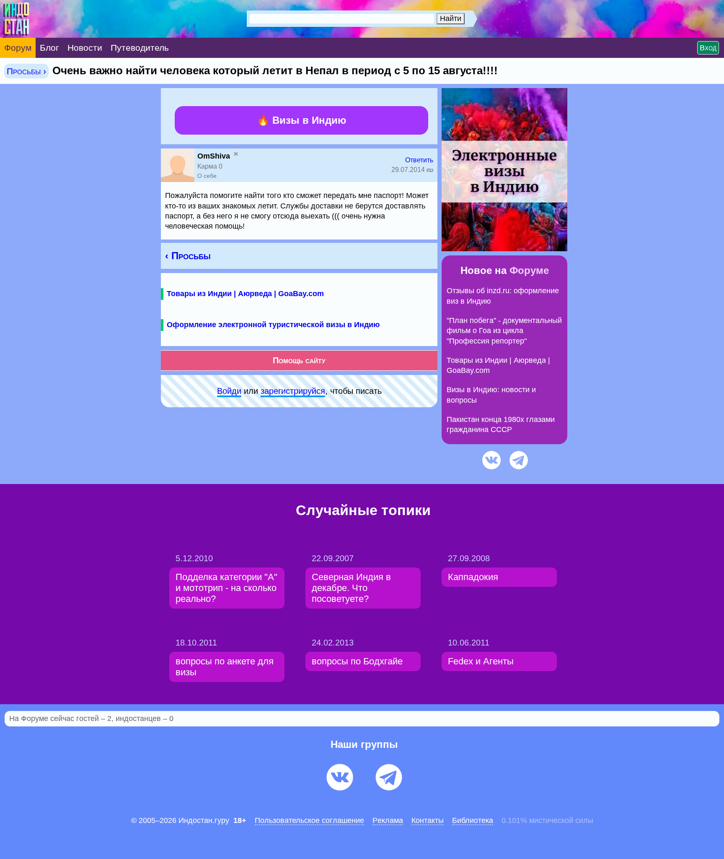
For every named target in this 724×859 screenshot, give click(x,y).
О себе (207, 175)
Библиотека (472, 820)
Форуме (529, 270)
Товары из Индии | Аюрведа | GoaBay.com (245, 293)
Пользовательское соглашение (309, 820)
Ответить (419, 160)
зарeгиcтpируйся (293, 391)
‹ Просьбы (188, 255)
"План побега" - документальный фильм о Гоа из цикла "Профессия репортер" (504, 330)
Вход (708, 48)
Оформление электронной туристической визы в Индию (273, 324)
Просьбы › (26, 71)
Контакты (427, 820)
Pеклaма (387, 820)
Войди (229, 391)
